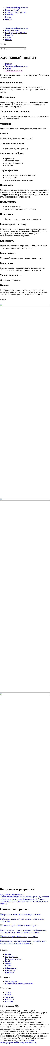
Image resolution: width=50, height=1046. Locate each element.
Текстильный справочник (16, 8)
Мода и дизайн (11, 956)
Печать (8, 966)
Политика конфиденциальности (19, 984)
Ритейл (8, 961)
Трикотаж (9, 997)
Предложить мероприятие (11, 894)
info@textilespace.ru (28, 1043)
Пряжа (8, 68)
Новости (9, 15)
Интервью (9, 973)
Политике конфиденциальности (17, 1041)
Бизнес (8, 954)
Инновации (10, 970)
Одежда (8, 963)
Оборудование (11, 968)
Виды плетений (12, 10)
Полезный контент (13, 959)
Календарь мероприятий (16, 12)
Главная (8, 64)
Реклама (8, 19)
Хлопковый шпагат (13, 71)
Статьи (8, 17)
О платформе (11, 981)
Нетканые (9, 999)
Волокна (9, 1002)
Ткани (8, 992)
